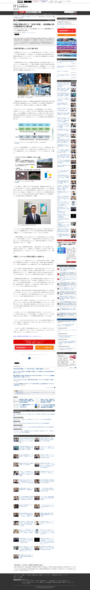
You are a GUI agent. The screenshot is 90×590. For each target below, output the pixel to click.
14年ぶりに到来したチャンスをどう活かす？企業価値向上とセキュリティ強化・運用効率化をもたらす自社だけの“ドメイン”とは (63, 225)
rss (18, 9)
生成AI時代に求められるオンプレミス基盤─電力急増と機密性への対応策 (26, 556)
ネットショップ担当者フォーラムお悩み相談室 (43, 582)
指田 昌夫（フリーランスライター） (29, 32)
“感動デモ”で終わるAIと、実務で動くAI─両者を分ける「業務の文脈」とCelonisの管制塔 (47, 439)
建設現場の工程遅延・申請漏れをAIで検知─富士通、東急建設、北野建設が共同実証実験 (26, 401)
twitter (14, 9)
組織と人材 (47, 14)
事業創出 (27, 14)
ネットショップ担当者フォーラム (28, 582)
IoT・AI (64, 1)
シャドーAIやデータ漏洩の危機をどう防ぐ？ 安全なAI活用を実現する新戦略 (47, 498)
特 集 (37, 12)
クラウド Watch (58, 580)
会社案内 (40, 575)
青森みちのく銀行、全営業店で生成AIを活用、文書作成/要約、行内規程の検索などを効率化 (48, 401)
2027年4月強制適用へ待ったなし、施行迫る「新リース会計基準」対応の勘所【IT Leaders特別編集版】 (34, 415)
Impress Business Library (62, 24)
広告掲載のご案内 (35, 575)
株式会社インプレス (25, 579)
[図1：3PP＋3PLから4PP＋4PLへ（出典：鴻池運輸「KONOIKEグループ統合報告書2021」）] (34, 141)
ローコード (25, 392)
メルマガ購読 (28, 575)
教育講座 (59, 2)
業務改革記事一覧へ (50, 20)
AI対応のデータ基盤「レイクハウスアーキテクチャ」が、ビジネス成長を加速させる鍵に (47, 456)
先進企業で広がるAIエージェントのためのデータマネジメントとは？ (47, 523)
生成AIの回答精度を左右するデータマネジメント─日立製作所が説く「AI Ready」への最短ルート (26, 515)
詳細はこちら (72, 367)
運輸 (20, 392)
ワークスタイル (40, 14)
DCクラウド (36, 1)
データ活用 (33, 14)
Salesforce (22, 393)
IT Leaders (20, 6)
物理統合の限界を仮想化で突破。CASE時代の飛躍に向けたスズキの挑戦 (47, 515)
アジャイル (30, 392)
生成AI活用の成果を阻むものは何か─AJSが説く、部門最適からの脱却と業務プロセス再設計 (26, 448)
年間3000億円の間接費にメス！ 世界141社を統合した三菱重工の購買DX (28, 368)
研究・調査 (68, 1)
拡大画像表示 (16, 143)
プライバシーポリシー (47, 575)
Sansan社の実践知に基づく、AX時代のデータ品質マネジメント (63, 104)
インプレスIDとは (61, 27)
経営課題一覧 (23, 16)
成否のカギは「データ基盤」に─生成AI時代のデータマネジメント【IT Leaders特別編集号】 (32, 419)
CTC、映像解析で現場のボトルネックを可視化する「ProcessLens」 (26, 406)
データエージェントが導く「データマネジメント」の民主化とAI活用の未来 (47, 448)
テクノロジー (29, 12)
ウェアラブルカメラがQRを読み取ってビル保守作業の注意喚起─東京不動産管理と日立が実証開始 (48, 406)
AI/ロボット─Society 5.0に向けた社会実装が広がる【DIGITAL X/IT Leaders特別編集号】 (31, 423)
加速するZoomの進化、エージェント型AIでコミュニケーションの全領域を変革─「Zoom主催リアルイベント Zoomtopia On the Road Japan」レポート (47, 541)
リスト (20, 34)
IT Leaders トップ (16, 16)
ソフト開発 (60, 1)
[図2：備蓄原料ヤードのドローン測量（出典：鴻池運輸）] (34, 180)
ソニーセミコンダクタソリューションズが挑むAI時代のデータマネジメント (47, 506)
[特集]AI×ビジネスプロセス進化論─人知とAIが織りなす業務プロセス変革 (67, 244)
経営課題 (22, 12)
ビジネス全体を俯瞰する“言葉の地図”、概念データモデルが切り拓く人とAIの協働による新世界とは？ (26, 498)
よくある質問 (20, 576)
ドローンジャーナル (70, 582)
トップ (15, 13)
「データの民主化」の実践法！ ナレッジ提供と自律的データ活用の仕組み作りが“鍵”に (47, 489)
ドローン (55, 2)
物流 (22, 392)
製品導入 (43, 1)
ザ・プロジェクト (34, 16)
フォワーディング (27, 393)
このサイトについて (16, 575)
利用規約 (23, 575)
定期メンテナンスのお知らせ (63, 71)
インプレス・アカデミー (26, 583)
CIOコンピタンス (54, 14)
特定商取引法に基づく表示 (57, 575)
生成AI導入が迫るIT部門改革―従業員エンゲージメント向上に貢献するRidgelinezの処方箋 (47, 548)
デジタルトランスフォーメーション (46, 392)
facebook (16, 9)
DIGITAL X (64, 582)
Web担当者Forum (43, 580)
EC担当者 (56, 1)
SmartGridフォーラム (66, 580)
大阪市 (18, 393)
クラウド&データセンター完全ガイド (28, 580)
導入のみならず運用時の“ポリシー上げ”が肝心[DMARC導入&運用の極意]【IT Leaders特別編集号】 (33, 427)
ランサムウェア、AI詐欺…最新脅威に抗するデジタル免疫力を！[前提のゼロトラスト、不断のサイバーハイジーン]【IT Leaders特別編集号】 (34, 431)
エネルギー (51, 2)
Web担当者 (51, 1)
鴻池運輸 (17, 392)
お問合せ (15, 576)
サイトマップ (65, 575)
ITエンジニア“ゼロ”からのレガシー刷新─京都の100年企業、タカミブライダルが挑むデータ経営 (33, 379)
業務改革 (21, 14)
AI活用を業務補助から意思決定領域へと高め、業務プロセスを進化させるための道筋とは (47, 481)
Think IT (37, 580)
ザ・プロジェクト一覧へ (49, 387)
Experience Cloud (36, 392)
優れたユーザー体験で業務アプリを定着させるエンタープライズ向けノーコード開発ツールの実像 (26, 531)
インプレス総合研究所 (51, 580)
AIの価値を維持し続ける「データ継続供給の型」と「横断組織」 (63, 146)
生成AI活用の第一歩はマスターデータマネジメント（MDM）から (63, 130)
